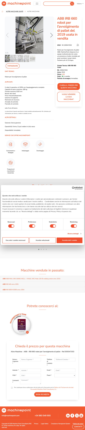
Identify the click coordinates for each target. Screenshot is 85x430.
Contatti (78, 427)
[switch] (32, 226)
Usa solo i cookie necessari (15, 240)
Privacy (36, 424)
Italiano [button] (79, 4)
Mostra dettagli (73, 233)
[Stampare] (78, 45)
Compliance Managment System (60, 424)
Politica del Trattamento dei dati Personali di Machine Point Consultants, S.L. (51, 388)
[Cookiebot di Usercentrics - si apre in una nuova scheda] (73, 188)
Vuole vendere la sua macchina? (68, 96)
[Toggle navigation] (37, 4)
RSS (30, 424)
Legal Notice (44, 424)
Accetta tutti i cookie (69, 240)
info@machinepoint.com (10, 415)
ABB (63, 74)
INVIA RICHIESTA (42, 394)
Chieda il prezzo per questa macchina (69, 86)
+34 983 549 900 (43, 415)
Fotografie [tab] (13, 66)
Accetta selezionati (42, 240)
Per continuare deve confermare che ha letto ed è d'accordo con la (43, 388)
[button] (51, 35)
